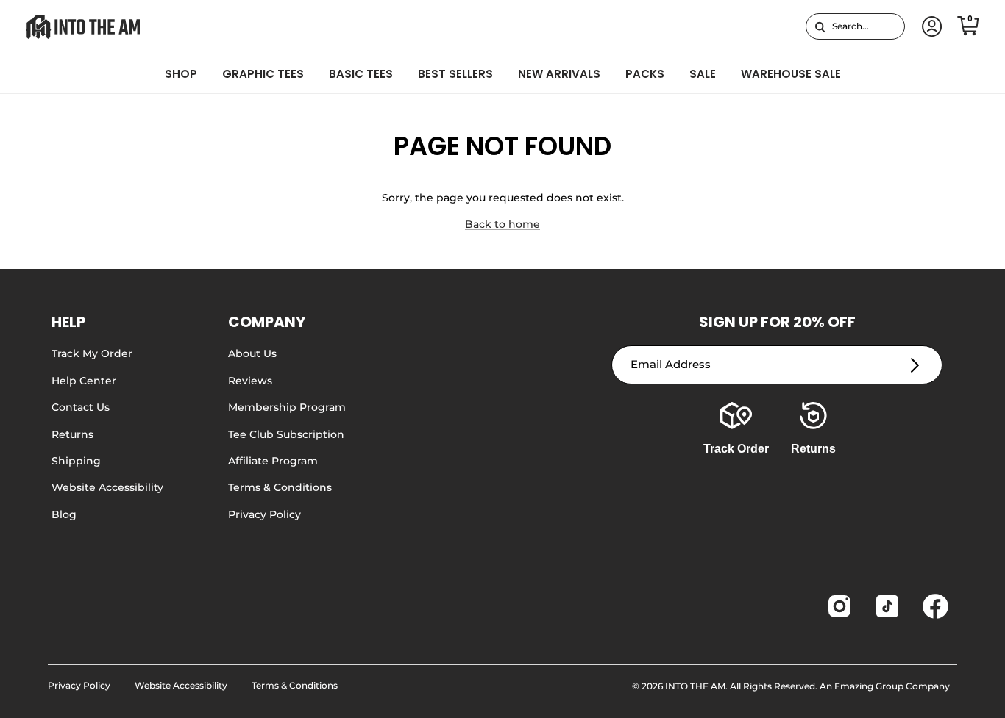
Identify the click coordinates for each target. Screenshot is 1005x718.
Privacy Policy (264, 514)
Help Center (84, 380)
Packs (644, 74)
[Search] (819, 26)
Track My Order (92, 353)
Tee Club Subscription (286, 434)
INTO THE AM (695, 686)
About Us (252, 353)
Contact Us (81, 407)
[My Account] (929, 26)
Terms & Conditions (280, 487)
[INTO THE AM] (83, 27)
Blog (64, 514)
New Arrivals (559, 74)
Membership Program (287, 407)
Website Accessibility (107, 487)
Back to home (502, 224)
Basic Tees (361, 74)
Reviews (250, 380)
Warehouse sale (791, 74)
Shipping (76, 460)
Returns (72, 434)
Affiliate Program (273, 460)
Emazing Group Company (892, 686)
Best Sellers (455, 74)
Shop (181, 74)
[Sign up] (914, 364)
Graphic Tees (263, 74)
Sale (702, 74)
